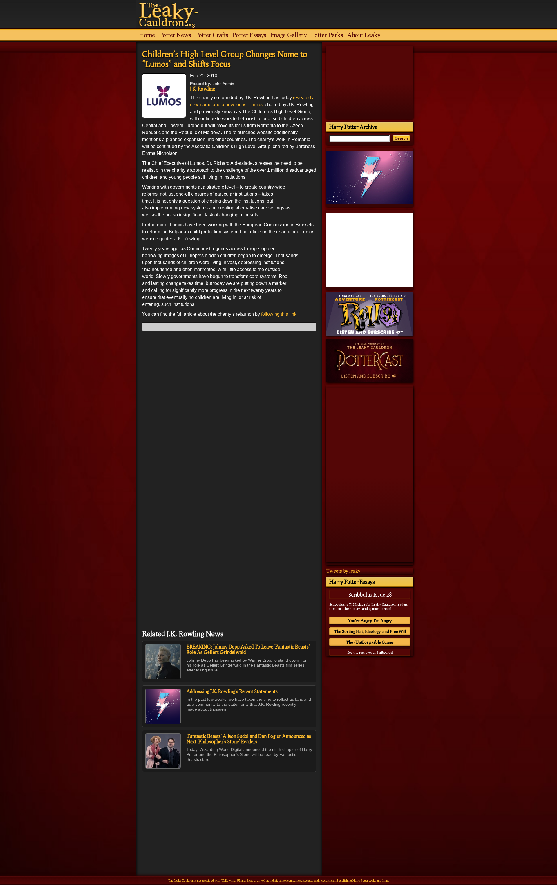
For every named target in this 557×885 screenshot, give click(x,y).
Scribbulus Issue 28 (370, 594)
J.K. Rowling (202, 88)
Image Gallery (288, 34)
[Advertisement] (229, 811)
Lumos (256, 104)
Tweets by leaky (343, 571)
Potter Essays (249, 34)
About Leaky (363, 34)
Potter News (175, 34)
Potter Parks (327, 34)
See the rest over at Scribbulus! (370, 652)
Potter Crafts (211, 34)
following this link (278, 314)
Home (147, 34)
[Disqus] (229, 408)
